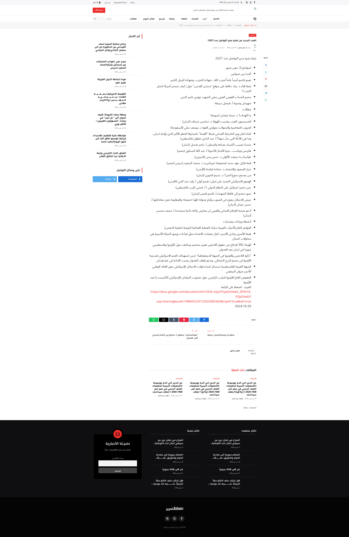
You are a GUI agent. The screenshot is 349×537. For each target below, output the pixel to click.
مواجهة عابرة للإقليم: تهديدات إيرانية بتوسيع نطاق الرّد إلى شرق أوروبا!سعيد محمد (109, 138)
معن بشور (241, 47)
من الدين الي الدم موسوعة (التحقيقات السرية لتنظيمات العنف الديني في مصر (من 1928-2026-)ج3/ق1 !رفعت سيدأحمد (204, 388)
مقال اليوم (149, 19)
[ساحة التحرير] (247, 10)
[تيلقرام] (266, 93)
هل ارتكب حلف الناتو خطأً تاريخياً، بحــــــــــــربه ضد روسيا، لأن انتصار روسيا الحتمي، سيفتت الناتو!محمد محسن (225, 482)
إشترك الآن (99, 10)
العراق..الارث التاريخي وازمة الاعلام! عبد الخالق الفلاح (111, 155)
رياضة (172, 19)
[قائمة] (254, 19)
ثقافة (184, 19)
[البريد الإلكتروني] (266, 86)
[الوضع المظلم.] (241, 3)
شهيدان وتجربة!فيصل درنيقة (220, 335)
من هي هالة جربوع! (229, 469)
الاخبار (216, 19)
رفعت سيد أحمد (237, 398)
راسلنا (132, 2)
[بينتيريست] (266, 79)
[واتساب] (266, 100)
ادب (205, 19)
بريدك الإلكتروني (118, 458)
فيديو (162, 19)
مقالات (133, 19)
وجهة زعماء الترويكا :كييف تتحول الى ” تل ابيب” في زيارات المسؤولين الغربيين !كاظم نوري (111, 119)
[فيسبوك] (266, 65)
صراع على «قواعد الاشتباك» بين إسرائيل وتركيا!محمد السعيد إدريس (111, 65)
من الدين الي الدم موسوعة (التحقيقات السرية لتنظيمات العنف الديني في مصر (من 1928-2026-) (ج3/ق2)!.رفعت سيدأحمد (241, 388)
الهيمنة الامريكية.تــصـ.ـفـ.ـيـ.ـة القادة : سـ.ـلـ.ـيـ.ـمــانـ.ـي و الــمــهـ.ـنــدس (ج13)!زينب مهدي (110, 98)
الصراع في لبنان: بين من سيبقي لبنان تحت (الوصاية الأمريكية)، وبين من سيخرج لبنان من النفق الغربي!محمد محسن (225, 442)
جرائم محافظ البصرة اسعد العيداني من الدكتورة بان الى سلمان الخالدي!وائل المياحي (110, 47)
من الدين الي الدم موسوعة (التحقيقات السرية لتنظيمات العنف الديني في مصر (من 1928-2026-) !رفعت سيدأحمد (167, 387)
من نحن (107, 2)
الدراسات (252, 35)
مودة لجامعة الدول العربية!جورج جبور (111, 81)
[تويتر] (266, 72)
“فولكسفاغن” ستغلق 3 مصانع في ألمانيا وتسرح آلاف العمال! (175, 336)
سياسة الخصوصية (120, 2)
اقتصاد (194, 19)
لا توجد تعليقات (217, 47)
